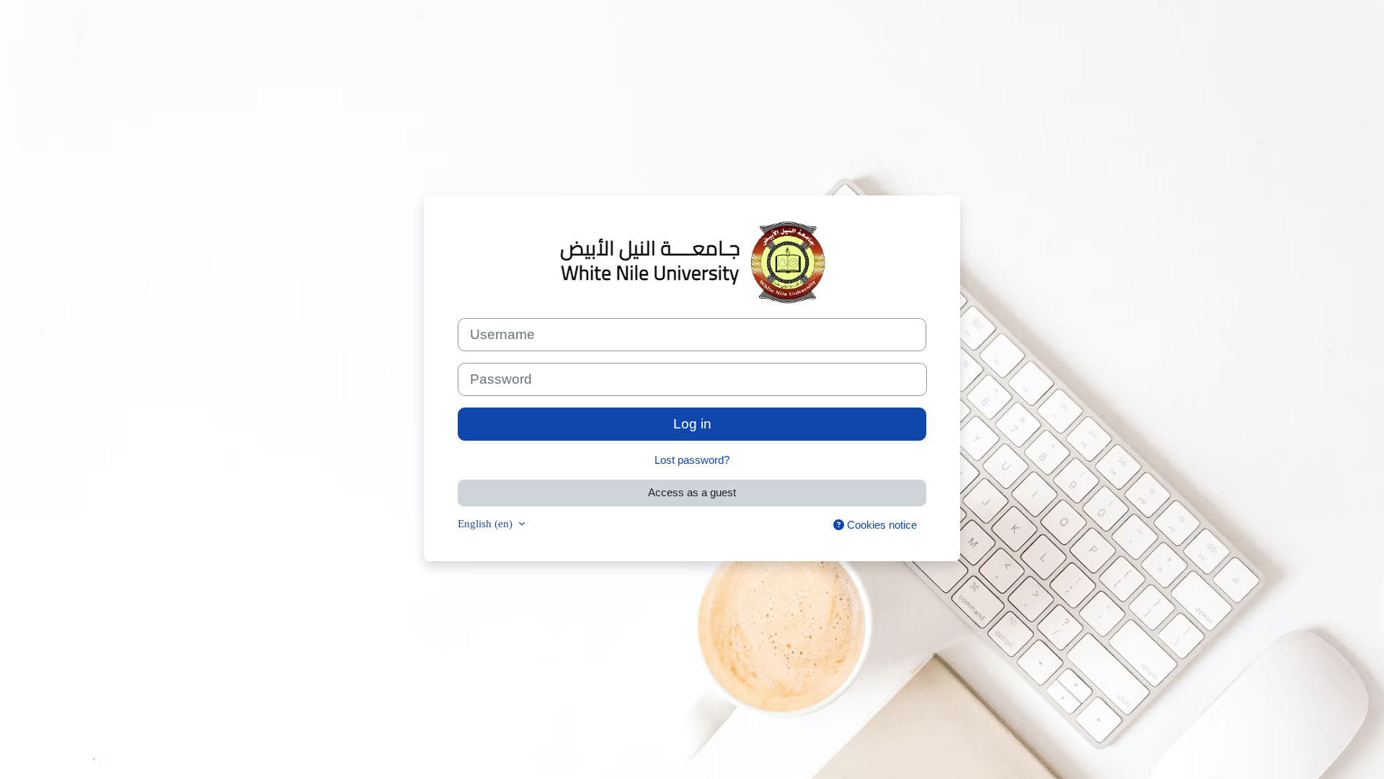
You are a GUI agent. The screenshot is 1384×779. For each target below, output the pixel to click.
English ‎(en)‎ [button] (486, 523)
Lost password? (692, 460)
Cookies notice (880, 525)
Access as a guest (692, 492)
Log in (692, 423)
